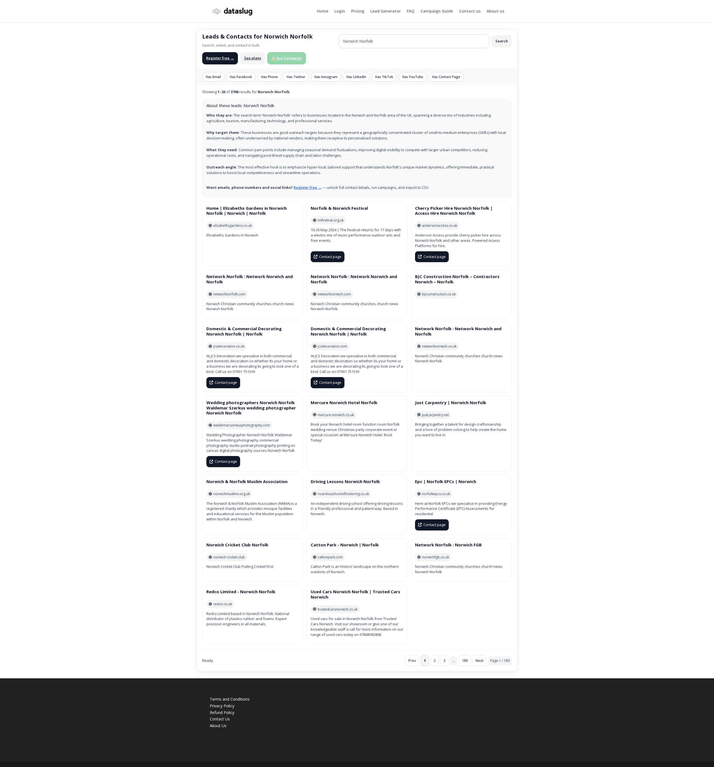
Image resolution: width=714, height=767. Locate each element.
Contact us (470, 11)
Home (322, 11)
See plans (252, 58)
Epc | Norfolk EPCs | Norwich (445, 481)
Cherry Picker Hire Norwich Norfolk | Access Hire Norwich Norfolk (454, 210)
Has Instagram (325, 76)
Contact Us (220, 719)
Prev (412, 660)
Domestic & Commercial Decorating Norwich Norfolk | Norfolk (244, 331)
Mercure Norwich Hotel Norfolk (344, 402)
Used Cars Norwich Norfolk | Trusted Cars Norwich (355, 594)
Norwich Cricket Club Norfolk (237, 544)
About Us (218, 725)
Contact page (330, 256)
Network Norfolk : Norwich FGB (448, 544)
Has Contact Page (446, 76)
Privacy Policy (222, 705)
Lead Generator (385, 11)
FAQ (410, 11)
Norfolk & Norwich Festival (339, 208)
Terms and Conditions (230, 699)
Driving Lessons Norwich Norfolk (345, 481)
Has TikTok (384, 76)
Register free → (220, 58)
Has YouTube (412, 76)
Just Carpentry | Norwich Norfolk (450, 402)
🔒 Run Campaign (286, 58)
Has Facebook (241, 76)
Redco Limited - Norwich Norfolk (240, 591)
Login (339, 11)
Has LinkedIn (356, 76)
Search (501, 41)
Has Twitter (296, 76)
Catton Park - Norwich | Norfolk (345, 544)
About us (495, 11)
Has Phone (269, 76)
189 (465, 660)
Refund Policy (222, 712)
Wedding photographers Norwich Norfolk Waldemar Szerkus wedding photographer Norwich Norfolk (251, 408)
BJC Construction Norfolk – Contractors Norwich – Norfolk (457, 279)
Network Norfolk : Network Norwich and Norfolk (249, 279)
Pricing (357, 11)
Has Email (213, 76)
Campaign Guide (437, 11)
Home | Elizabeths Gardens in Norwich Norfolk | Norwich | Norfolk (246, 210)
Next (479, 660)
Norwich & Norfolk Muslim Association (247, 481)
